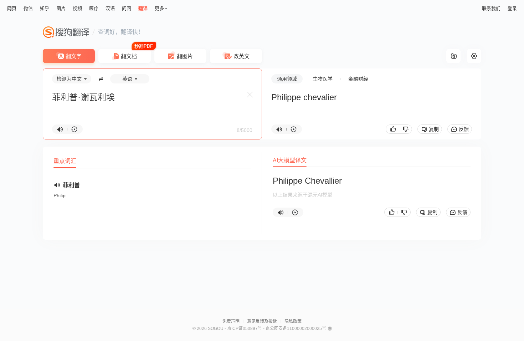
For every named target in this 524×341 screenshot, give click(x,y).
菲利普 (71, 185)
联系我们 (491, 8)
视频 (77, 8)
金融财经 (358, 79)
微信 (28, 8)
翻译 (143, 8)
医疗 (93, 8)
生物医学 (323, 79)
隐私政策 (293, 321)
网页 (11, 8)
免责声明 (231, 321)
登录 (512, 8)
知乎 (44, 8)
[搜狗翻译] (66, 32)
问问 (126, 8)
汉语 (110, 8)
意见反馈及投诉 (262, 321)
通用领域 (287, 79)
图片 (61, 8)
